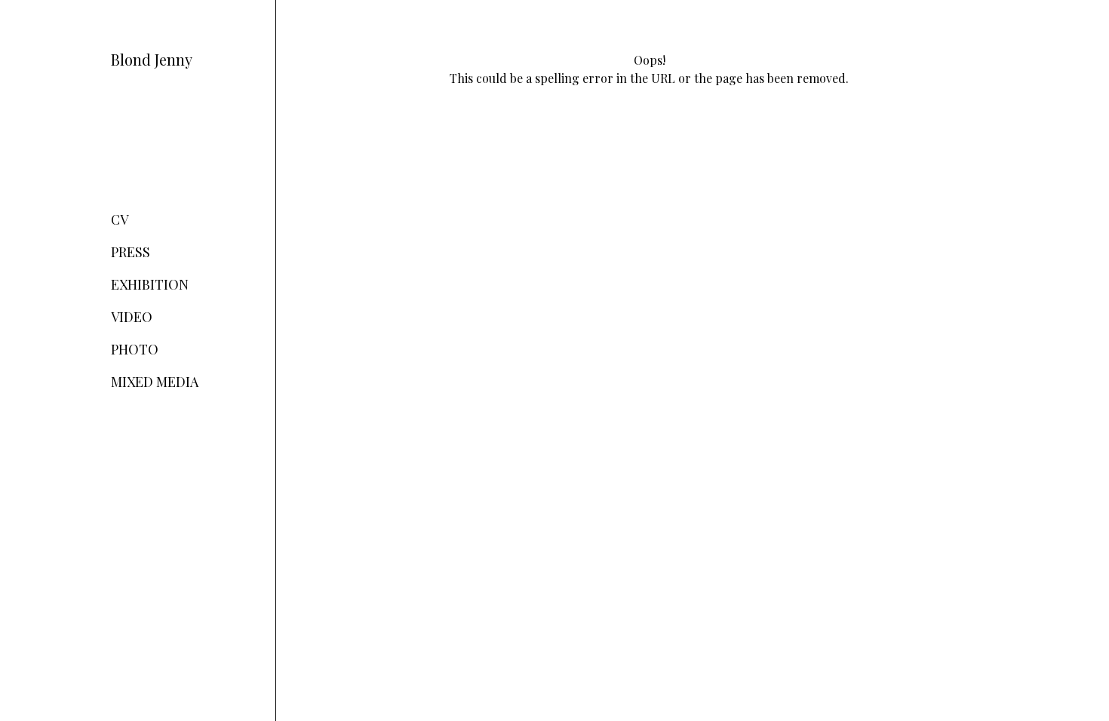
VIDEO (131, 317)
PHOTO (134, 349)
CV (119, 219)
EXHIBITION (150, 284)
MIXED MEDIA (154, 382)
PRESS (130, 252)
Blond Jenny (151, 59)
